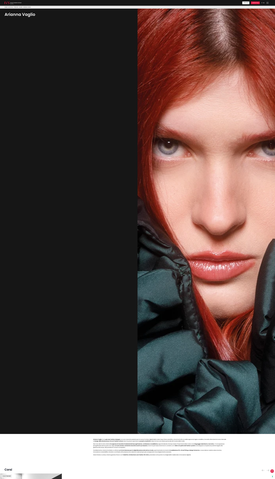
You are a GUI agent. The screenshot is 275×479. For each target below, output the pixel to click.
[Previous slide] (263, 470)
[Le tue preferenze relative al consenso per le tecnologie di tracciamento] (272, 476)
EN (263, 3)
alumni (20, 7)
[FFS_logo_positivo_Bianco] (13, 3)
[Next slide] (268, 470)
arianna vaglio (27, 7)
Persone (16, 7)
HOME (6, 7)
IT (261, 3)
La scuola (10, 7)
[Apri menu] (268, 3)
